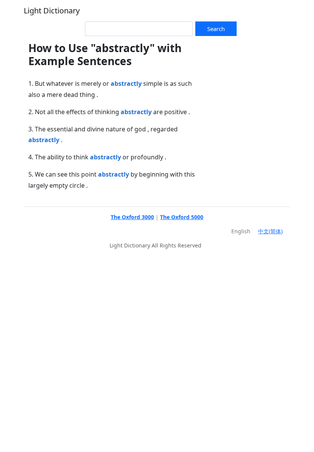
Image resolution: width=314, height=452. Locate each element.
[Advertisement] (246, 80)
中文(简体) (270, 231)
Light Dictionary (52, 10)
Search (216, 29)
